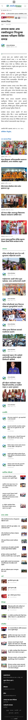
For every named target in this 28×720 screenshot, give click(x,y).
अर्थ (20, 710)
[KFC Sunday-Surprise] (14, 17)
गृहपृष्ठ (2, 24)
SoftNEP (16, 718)
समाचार (11, 710)
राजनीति (16, 710)
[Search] (2, 6)
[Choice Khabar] (14, 7)
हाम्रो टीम (17, 713)
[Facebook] (14, 1)
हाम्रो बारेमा (11, 713)
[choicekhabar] (3, 45)
